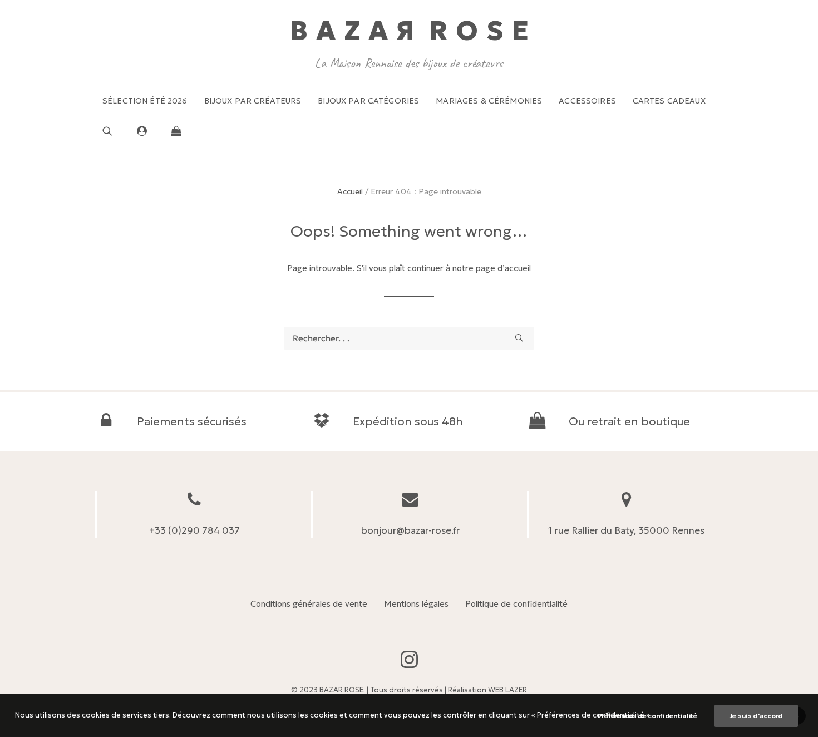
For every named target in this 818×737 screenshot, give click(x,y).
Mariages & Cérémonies (489, 101)
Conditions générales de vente (308, 603)
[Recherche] (409, 338)
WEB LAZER (507, 690)
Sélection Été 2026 (145, 101)
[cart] (173, 131)
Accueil (350, 191)
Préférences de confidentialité (647, 715)
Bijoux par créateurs (253, 101)
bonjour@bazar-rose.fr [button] (410, 530)
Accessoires (587, 101)
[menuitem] (145, 101)
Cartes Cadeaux (669, 101)
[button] (116, 131)
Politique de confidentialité (516, 603)
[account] (147, 131)
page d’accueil (503, 268)
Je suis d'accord (756, 715)
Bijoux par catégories (368, 101)
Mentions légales (416, 603)
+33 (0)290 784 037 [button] (194, 530)
